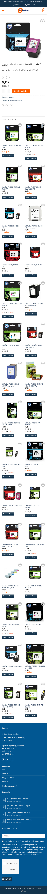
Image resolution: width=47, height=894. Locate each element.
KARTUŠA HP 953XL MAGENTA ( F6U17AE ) (12, 305)
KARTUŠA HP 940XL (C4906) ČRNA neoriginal (34, 227)
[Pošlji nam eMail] (7, 759)
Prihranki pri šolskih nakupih (18, 806)
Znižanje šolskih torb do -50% (18, 813)
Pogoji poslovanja (9, 778)
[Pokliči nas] (11, 759)
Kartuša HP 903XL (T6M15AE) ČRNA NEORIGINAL (34, 385)
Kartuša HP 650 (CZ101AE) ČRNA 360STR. (33, 346)
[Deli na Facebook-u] (3, 105)
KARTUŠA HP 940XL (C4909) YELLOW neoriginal (34, 305)
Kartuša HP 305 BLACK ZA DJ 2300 (34, 465)
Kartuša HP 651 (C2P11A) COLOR (12, 506)
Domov (4, 64)
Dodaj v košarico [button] (8, 156)
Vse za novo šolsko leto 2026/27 (19, 820)
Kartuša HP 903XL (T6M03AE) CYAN (11, 147)
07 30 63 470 (9, 748)
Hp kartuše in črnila (15, 64)
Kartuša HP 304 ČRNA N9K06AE (12, 666)
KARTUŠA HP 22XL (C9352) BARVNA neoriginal (10, 385)
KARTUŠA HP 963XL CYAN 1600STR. (33, 424)
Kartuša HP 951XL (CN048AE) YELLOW (11, 626)
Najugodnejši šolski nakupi (17, 799)
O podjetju (6, 773)
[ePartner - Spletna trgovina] (23, 10)
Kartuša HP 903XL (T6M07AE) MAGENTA (11, 188)
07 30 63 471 (9, 754)
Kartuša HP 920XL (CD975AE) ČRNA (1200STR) (11, 424)
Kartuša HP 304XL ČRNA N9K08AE (32, 507)
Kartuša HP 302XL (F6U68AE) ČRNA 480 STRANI (11, 706)
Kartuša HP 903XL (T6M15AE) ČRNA (11, 465)
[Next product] (3, 77)
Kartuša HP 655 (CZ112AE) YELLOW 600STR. (33, 188)
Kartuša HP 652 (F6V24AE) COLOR (33, 266)
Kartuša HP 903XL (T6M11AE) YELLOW (34, 706)
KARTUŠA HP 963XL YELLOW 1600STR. (34, 147)
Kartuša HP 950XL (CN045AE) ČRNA (34, 545)
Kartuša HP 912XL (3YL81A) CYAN (10, 346)
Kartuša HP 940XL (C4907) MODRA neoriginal (10, 587)
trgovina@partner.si (17, 746)
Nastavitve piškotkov (34, 889)
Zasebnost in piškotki (10, 786)
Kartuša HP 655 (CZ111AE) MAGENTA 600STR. (10, 545)
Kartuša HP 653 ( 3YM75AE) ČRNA (10, 266)
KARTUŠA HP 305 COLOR (33, 625)
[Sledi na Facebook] (3, 759)
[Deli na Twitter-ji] (7, 105)
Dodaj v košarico (21, 91)
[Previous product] (8, 77)
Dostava (5, 782)
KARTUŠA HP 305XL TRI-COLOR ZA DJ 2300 (35, 667)
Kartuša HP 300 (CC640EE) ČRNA (10, 227)
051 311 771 (10, 751)
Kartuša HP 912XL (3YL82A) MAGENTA (33, 587)
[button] (3, 10)
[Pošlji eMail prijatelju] (11, 105)
